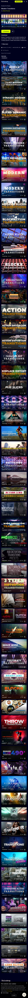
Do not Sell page (9, 991)
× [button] (26, 983)
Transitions (4, 57)
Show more (5, 44)
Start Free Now (18, 1)
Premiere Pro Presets (5, 5)
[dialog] (14, 990)
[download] (25, 74)
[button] (14, 993)
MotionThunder (6, 10)
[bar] (26, 1)
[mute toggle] (3, 72)
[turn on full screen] (20, 73)
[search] (24, 1)
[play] (2, 26)
